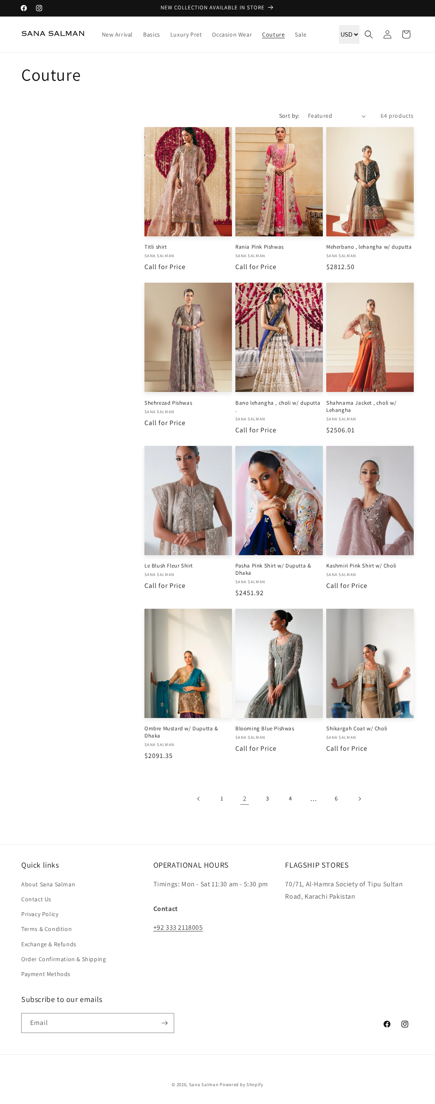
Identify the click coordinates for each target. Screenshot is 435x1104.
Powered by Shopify (241, 1084)
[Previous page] (198, 798)
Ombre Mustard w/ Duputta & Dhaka (181, 732)
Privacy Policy (39, 914)
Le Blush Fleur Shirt (168, 565)
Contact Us (36, 899)
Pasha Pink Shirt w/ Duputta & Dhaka (273, 569)
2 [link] (245, 798)
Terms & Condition (46, 929)
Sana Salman (204, 1084)
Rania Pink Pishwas (259, 247)
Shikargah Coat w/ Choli (356, 728)
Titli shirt (155, 247)
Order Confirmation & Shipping (63, 959)
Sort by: (289, 115)
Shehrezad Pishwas (168, 403)
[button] (368, 34)
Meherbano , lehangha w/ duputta (369, 247)
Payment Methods (46, 974)
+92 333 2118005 (178, 927)
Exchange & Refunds (48, 944)
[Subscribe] (164, 1023)
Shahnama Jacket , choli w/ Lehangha (361, 407)
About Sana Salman (48, 884)
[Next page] (359, 798)
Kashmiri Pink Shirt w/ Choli (361, 565)
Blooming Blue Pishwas (264, 728)
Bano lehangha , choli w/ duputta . (277, 407)
